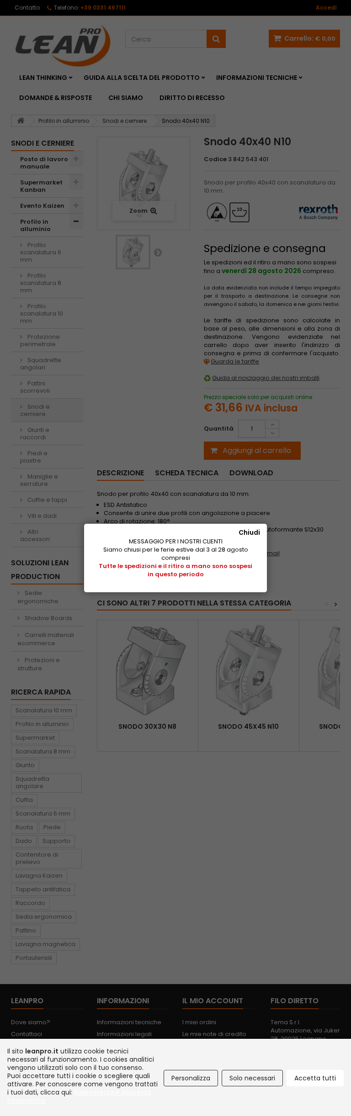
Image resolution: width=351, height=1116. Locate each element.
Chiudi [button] (249, 532)
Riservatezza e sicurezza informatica (79, 1096)
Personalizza (190, 1078)
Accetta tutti (315, 1078)
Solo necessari (252, 1078)
